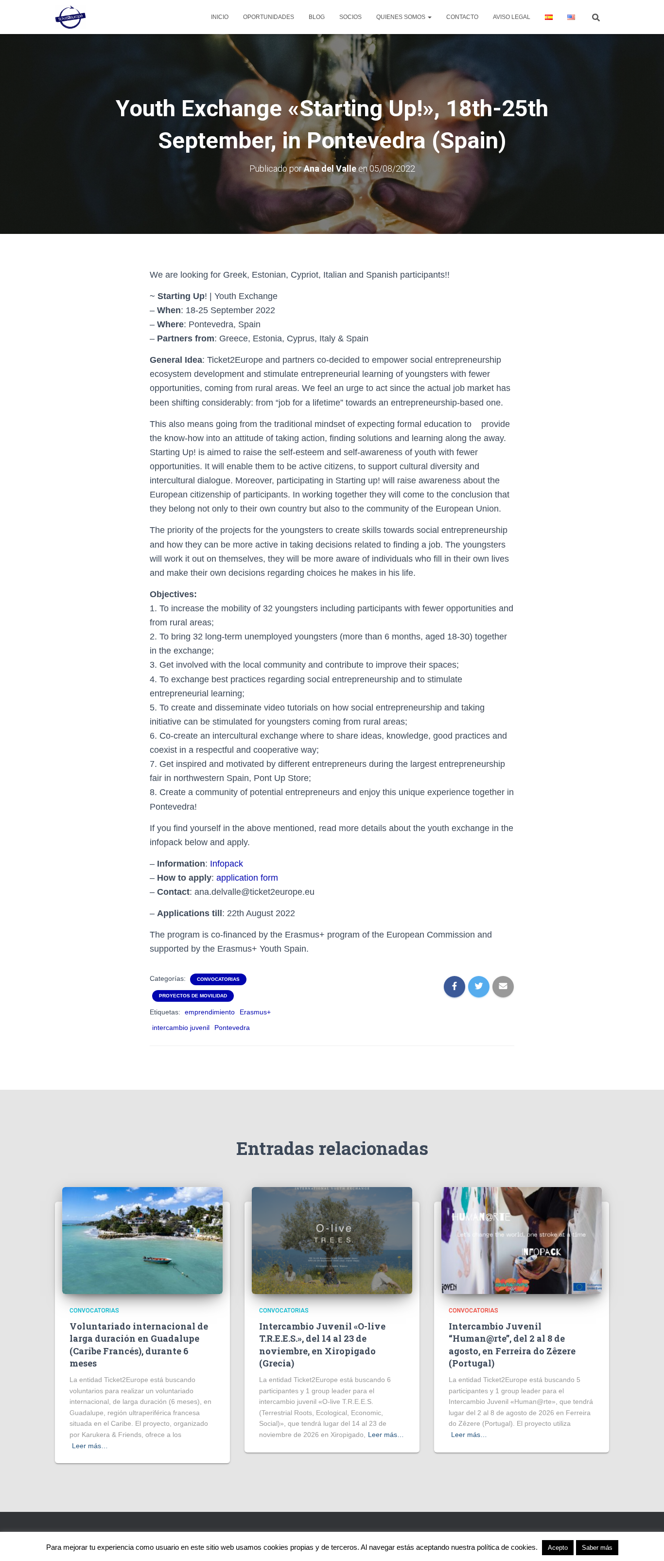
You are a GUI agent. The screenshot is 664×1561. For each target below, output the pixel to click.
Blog (317, 17)
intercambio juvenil (181, 1027)
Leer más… (90, 1446)
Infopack (226, 864)
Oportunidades (268, 17)
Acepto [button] (558, 1547)
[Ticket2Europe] (70, 17)
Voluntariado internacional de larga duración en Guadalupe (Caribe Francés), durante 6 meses (139, 1344)
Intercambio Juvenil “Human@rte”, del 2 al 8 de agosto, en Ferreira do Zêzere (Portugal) (512, 1344)
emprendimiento (210, 1012)
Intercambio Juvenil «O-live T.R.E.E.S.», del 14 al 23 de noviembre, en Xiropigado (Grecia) (322, 1344)
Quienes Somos (401, 17)
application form (247, 878)
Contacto (462, 17)
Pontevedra (232, 1027)
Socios (350, 17)
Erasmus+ (255, 1012)
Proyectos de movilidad (193, 995)
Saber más (597, 1547)
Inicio (219, 17)
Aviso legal (511, 17)
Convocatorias (218, 979)
